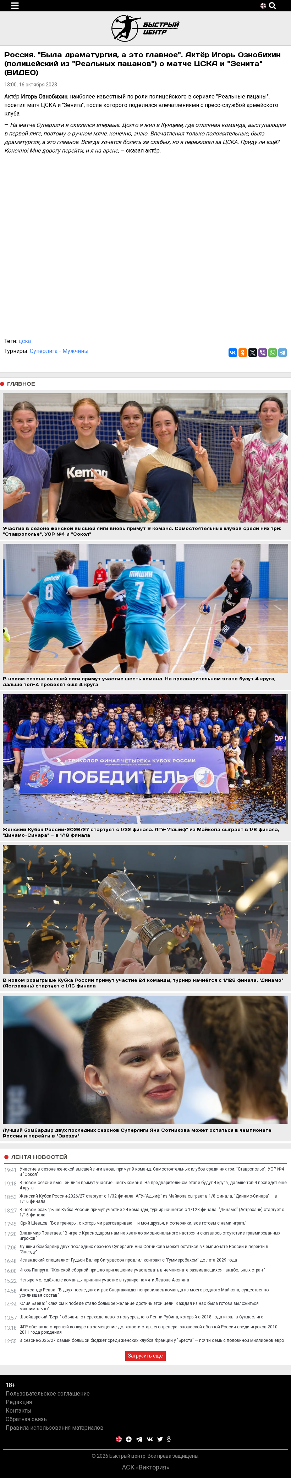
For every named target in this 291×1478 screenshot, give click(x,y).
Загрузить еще (145, 1356)
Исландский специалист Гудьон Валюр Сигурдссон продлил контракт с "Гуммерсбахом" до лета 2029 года (128, 1260)
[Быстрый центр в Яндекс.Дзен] (129, 1439)
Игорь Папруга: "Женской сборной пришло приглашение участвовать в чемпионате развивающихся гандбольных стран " (142, 1270)
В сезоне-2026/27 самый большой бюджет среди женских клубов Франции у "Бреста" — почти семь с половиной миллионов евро (152, 1340)
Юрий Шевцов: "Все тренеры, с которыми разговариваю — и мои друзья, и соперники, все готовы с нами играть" (133, 1223)
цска (24, 341)
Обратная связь (26, 1419)
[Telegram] (282, 352)
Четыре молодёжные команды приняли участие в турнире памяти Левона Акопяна (104, 1280)
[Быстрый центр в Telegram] (139, 1439)
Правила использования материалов (55, 1427)
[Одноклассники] (242, 352)
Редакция (19, 1402)
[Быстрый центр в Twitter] (160, 1439)
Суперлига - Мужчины (59, 351)
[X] (252, 352)
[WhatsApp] (272, 352)
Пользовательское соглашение (48, 1393)
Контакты (19, 1410)
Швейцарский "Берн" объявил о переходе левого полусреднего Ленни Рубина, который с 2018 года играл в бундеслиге (141, 1316)
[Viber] (262, 352)
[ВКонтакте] (233, 352)
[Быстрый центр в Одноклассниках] (169, 1439)
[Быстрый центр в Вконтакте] (150, 1439)
